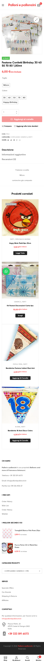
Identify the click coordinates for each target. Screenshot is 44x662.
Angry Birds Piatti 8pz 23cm (20, 243)
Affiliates (5, 600)
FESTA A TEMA (17, 364)
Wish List (5, 506)
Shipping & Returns (9, 596)
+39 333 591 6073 (15, 475)
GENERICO (17, 302)
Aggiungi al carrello (24, 119)
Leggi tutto (20, 253)
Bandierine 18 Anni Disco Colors (20, 430)
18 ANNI (17, 427)
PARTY (30, 137)
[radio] (6, 85)
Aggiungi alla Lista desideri (27, 126)
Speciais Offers (8, 588)
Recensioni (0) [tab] (9, 159)
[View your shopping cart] (38, 5)
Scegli (20, 315)
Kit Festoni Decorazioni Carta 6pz (20, 305)
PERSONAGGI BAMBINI (22, 239)
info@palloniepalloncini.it (16, 481)
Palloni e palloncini (22, 5)
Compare (8, 126)
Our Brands (6, 592)
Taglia (4, 78)
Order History (7, 501)
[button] (36, 19)
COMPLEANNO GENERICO (19, 137)
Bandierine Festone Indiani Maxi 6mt (20, 368)
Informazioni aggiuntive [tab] (14, 154)
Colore (4, 90)
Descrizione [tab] (7, 149)
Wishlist (5, 514)
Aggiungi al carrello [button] (20, 378)
